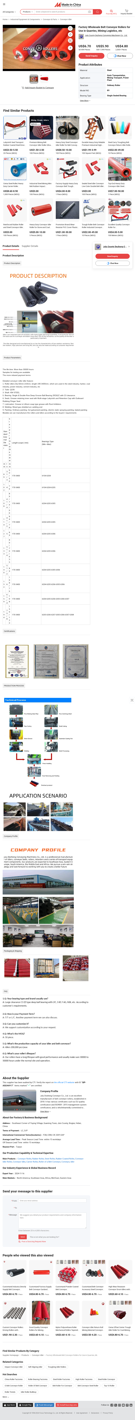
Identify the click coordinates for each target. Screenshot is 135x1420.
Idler (72, 1161)
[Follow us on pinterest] (127, 1405)
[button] (4, 4)
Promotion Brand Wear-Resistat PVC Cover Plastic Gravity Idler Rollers (67, 226)
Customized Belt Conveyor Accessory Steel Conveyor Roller (92, 1289)
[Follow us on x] (115, 1405)
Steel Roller (50, 1158)
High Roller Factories (84, 1379)
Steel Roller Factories (61, 1379)
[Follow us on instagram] (119, 1405)
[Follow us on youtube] (123, 1405)
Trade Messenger (44, 1405)
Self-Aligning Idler (35, 1367)
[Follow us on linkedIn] (131, 1405)
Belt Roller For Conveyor (62, 1385)
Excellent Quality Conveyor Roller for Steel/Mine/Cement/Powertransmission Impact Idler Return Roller (120, 226)
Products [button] (26, 11)
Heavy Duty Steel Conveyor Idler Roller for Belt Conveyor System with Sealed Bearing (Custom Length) (67, 144)
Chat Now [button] (121, 56)
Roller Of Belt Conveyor (37, 1385)
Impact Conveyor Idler (14, 1367)
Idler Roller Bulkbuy (28, 1392)
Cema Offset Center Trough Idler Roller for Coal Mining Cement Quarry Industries (120, 1330)
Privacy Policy (108, 1413)
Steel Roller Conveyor (106, 1379)
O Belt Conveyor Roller (14, 1385)
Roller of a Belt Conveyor (50, 1161)
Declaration (95, 1413)
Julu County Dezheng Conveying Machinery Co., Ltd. (106, 35)
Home (5, 19)
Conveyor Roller (24, 1158)
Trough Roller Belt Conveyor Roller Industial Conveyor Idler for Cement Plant (93, 226)
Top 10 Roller (109, 1385)
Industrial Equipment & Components (25, 19)
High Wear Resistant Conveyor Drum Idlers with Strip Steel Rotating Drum (119, 1289)
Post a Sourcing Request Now (32, 1241)
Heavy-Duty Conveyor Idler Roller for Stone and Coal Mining (40, 226)
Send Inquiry (92, 56)
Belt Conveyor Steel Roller (88, 1385)
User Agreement (82, 1413)
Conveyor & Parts (50, 19)
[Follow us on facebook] (111, 1405)
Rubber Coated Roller (65, 1158)
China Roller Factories (14, 1379)
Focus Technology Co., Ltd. (49, 1413)
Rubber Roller (38, 1158)
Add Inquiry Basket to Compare (39, 87)
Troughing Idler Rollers (57, 1367)
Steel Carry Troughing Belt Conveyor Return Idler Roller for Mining (119, 144)
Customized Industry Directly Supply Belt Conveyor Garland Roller (14, 1289)
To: (16, 1208)
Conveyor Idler (66, 19)
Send (23, 1237)
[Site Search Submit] (97, 12)
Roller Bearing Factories (37, 1379)
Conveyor (65, 1161)
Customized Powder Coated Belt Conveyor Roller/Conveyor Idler (67, 1289)
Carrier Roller (32, 1161)
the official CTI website (64, 1082)
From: (14, 1201)
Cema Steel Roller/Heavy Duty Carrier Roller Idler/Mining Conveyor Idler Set (14, 185)
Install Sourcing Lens (68, 1405)
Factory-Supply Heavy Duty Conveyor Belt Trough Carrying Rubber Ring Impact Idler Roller (67, 185)
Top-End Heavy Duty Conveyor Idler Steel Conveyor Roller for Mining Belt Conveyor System (119, 185)
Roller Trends (10, 1392)
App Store (9, 1405)
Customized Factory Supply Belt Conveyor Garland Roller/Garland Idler (40, 1289)
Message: (13, 1215)
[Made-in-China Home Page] (67, 4)
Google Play (25, 1405)
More (5, 1397)
